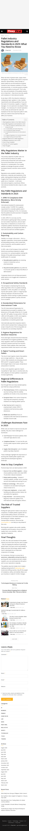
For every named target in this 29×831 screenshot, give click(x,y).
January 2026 (4, 761)
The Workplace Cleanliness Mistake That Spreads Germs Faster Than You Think (17, 624)
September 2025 (5, 769)
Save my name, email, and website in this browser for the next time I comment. (13, 694)
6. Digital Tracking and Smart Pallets (13, 136)
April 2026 (3, 756)
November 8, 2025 (17, 50)
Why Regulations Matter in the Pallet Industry (14, 122)
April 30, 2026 (19, 620)
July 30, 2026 (18, 607)
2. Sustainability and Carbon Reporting (14, 128)
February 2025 (4, 782)
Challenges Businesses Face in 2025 (11, 140)
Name (3, 673)
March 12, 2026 (19, 628)
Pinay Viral (8, 50)
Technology (4, 733)
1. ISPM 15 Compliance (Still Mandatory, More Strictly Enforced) (15, 126)
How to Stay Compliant (8, 142)
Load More (14, 639)
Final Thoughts (6, 145)
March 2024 (4, 785)
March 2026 (4, 758)
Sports (3, 730)
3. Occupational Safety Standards (12, 130)
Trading (3, 739)
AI (1, 707)
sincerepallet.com (6, 522)
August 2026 (4, 747)
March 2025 (4, 780)
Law (2, 719)
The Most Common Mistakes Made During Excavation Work (18, 617)
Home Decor (4, 716)
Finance (3, 713)
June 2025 (3, 776)
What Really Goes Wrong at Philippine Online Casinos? (14, 793)
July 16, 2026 (10, 613)
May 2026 (3, 754)
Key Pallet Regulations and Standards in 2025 (14, 124)
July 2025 (3, 774)
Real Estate (4, 727)
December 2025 (5, 763)
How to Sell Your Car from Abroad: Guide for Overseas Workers (17, 631)
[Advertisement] (14, 14)
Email (3, 680)
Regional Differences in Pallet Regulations (13, 138)
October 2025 (4, 767)
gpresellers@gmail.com (22, 825)
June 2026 (3, 752)
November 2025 (5, 765)
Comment (4, 654)
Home (2, 35)
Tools (3, 736)
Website (3, 686)
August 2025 (4, 772)
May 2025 (3, 778)
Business (7, 35)
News (2, 722)
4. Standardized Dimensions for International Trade (15, 132)
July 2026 (3, 750)
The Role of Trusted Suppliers (10, 144)
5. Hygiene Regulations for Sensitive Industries (15, 135)
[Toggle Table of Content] (24, 120)
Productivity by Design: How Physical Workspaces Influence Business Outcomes (18, 604)
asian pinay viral (19, 568)
